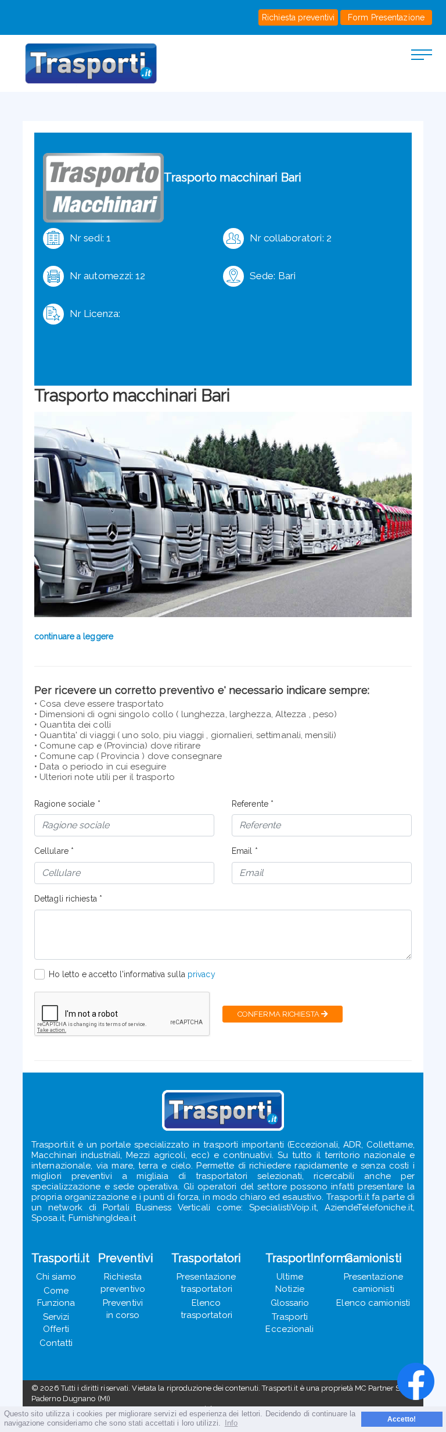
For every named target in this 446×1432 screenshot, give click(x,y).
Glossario (290, 1303)
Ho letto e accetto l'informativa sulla (132, 974)
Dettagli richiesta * (68, 898)
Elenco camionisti (373, 1303)
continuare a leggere (73, 636)
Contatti (56, 1343)
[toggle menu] (421, 54)
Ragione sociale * (67, 803)
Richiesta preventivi (298, 17)
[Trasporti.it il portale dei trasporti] (104, 63)
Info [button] (231, 1423)
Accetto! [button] (401, 1419)
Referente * (253, 803)
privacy (201, 974)
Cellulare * (54, 851)
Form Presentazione (386, 17)
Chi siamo (56, 1276)
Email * (245, 851)
